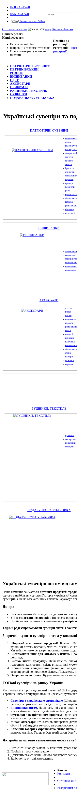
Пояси (68, 330)
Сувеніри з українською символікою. (37, 700)
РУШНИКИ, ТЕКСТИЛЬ (49, 408)
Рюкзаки (69, 360)
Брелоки (69, 160)
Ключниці (70, 213)
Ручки (68, 190)
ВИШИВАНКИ (49, 228)
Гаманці (69, 201)
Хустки (68, 308)
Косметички (71, 345)
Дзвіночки (70, 172)
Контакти (63, 773)
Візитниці (69, 209)
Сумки (68, 142)
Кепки (68, 311)
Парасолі (69, 179)
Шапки (68, 315)
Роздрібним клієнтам (59, 29)
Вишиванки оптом (23, 707)
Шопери (69, 356)
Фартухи (69, 446)
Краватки (69, 323)
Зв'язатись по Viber (32, 21)
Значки (68, 164)
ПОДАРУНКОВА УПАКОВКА (49, 510)
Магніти (69, 157)
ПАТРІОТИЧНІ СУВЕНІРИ (49, 130)
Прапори (69, 183)
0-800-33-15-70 (20, 7)
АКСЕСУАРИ (48, 300)
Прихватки (70, 443)
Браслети (69, 168)
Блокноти (69, 187)
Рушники (69, 435)
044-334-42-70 (19, 14)
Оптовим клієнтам (14, 29)
